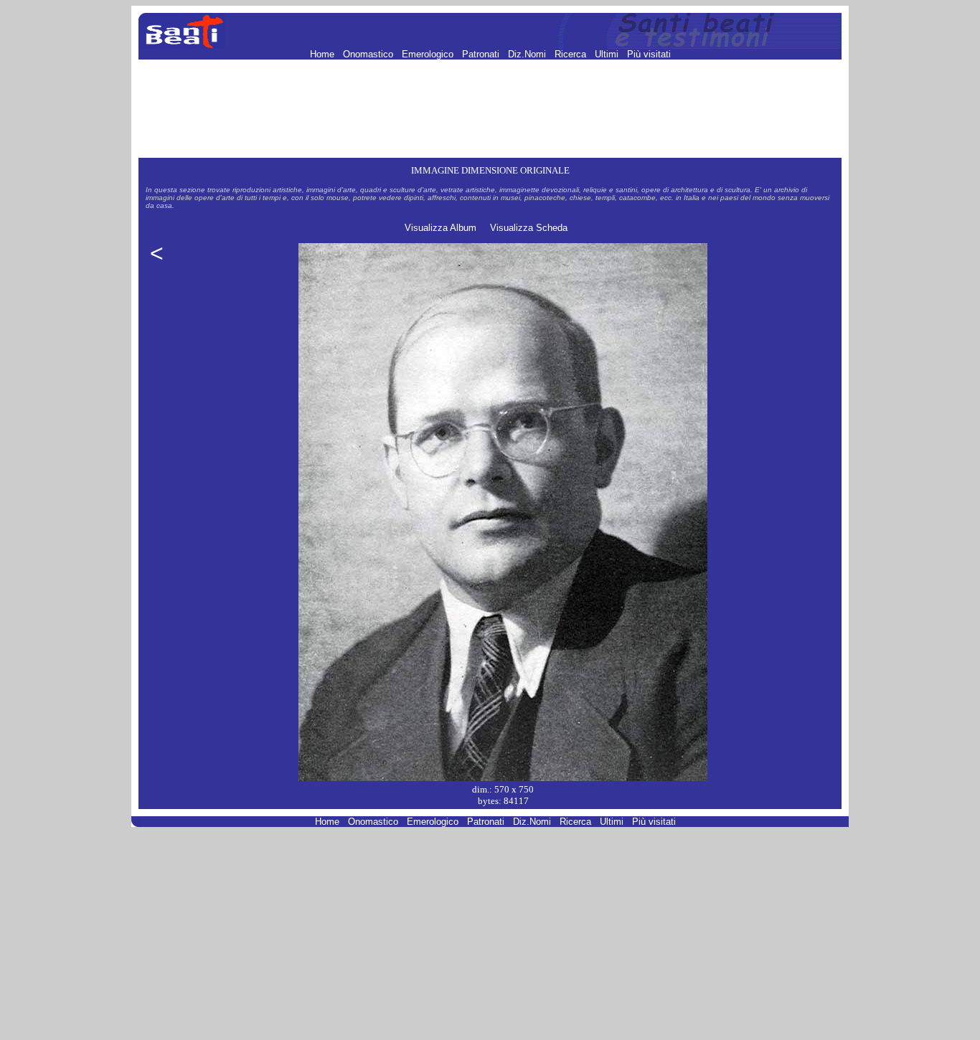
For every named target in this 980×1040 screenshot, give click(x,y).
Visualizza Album (440, 227)
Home (323, 54)
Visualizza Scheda (528, 227)
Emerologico (429, 54)
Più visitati (649, 54)
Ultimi (608, 54)
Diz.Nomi (528, 54)
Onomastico (369, 54)
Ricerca (572, 54)
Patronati (482, 54)
